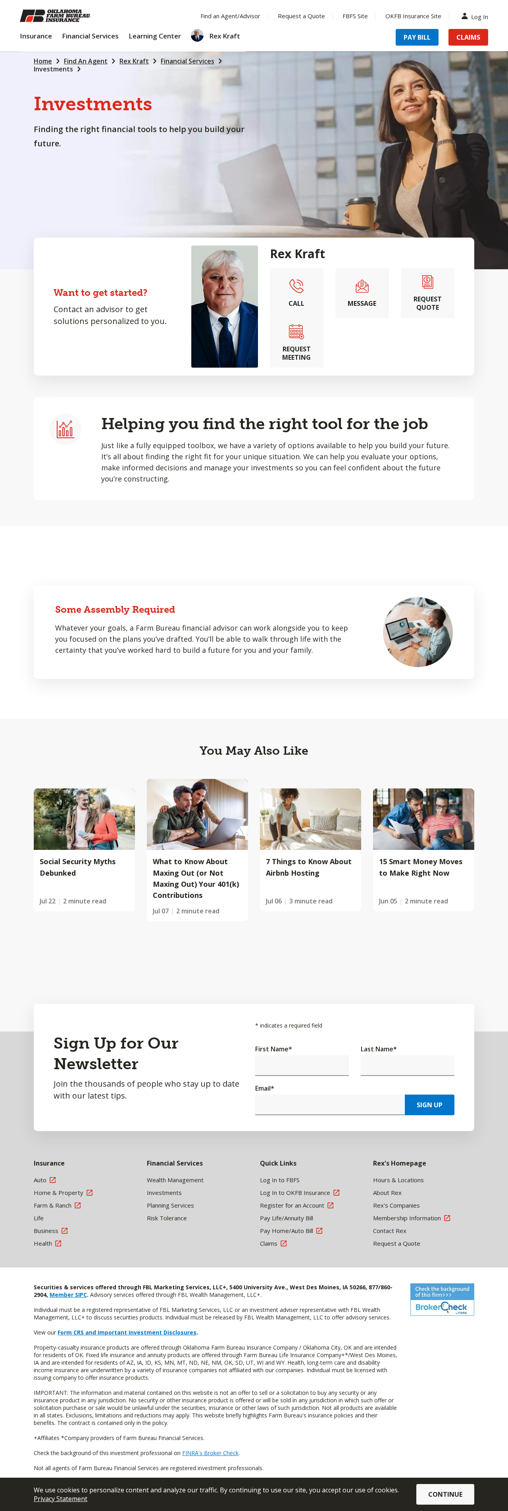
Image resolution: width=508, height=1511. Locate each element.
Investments (53, 69)
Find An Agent (86, 61)
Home (43, 61)
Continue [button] (445, 1494)
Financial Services (187, 61)
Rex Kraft (134, 61)
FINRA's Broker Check (210, 1453)
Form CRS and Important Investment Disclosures (127, 1332)
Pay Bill (417, 37)
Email (264, 1088)
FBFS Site (355, 15)
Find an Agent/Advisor (230, 15)
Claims (468, 37)
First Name (273, 1049)
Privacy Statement (60, 1498)
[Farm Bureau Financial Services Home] (71, 16)
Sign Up (430, 1105)
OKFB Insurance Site (413, 15)
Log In (479, 16)
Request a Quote (301, 15)
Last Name (379, 1049)
